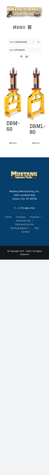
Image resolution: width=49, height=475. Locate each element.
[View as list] (26, 56)
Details (14, 143)
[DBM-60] (13, 92)
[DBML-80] (36, 94)
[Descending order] (38, 42)
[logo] (24, 5)
